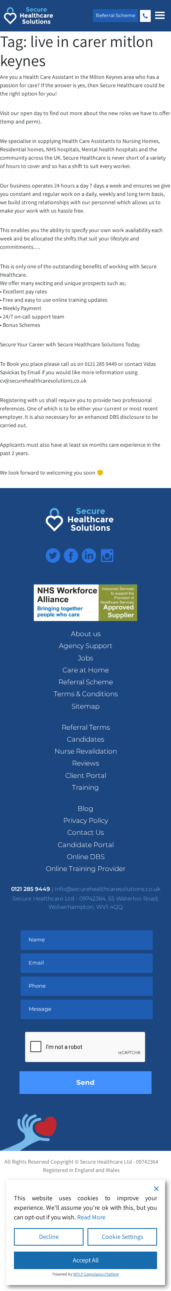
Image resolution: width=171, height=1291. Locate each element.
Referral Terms (86, 727)
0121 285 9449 (145, 16)
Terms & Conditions (86, 694)
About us (86, 634)
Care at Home (85, 670)
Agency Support (86, 646)
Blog (85, 808)
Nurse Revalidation (85, 751)
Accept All (86, 1260)
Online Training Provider (86, 869)
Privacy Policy (85, 820)
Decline (49, 1236)
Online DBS (86, 857)
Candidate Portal (86, 845)
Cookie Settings (122, 1236)
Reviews (85, 763)
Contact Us (85, 832)
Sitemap (85, 706)
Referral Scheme (115, 15)
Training (85, 787)
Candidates (85, 739)
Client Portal (85, 775)
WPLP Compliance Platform (96, 1274)
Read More (91, 1217)
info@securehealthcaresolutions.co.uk (107, 889)
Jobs (85, 658)
